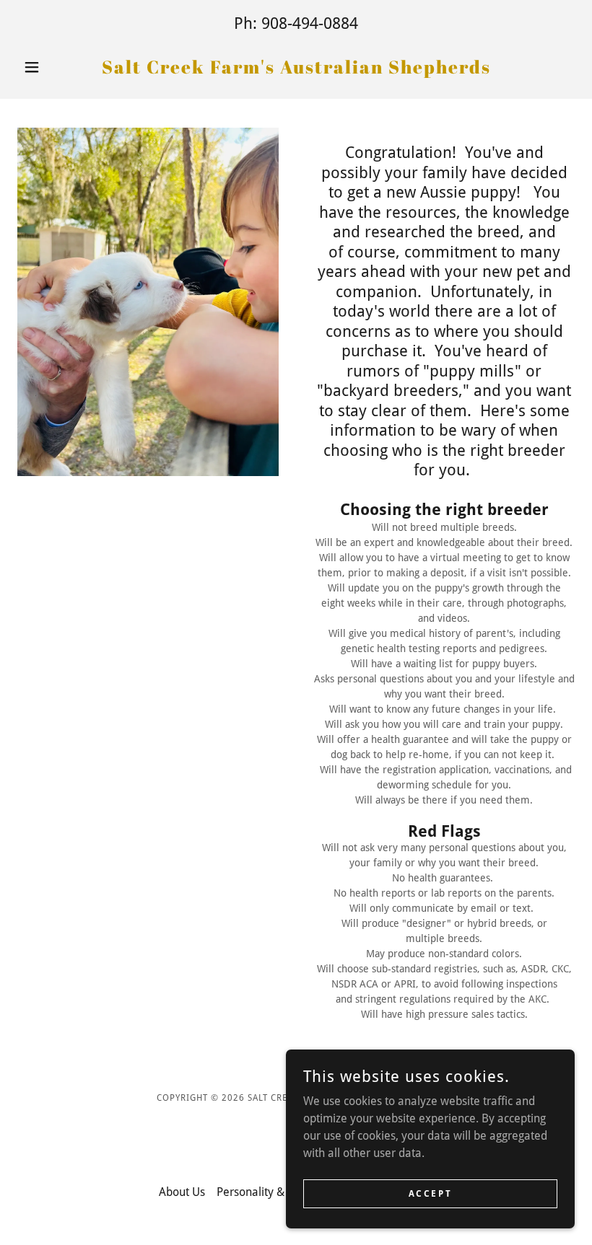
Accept (430, 1193)
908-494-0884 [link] (309, 23)
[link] (296, 69)
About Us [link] (182, 1192)
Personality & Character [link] (277, 1192)
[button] (59, 67)
